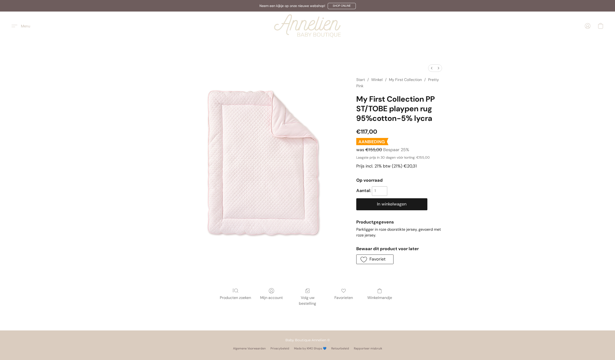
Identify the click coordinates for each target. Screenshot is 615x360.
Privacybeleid (280, 348)
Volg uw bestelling (307, 300)
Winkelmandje (379, 297)
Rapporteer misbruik (368, 348)
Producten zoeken (235, 297)
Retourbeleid (340, 348)
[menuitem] (431, 68)
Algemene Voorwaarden (249, 348)
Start (360, 79)
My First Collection (405, 79)
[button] (342, 6)
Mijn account (271, 297)
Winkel (377, 79)
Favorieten (343, 297)
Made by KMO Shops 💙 (310, 348)
